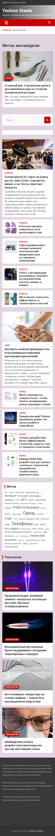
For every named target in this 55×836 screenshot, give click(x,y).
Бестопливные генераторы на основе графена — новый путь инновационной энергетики (24, 698)
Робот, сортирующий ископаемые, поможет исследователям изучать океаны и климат (33, 279)
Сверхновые (17, 514)
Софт (7, 345)
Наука (9, 78)
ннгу (17, 536)
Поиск (47, 120)
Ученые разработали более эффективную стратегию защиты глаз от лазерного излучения (34, 442)
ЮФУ (34, 529)
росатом (21, 540)
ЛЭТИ (17, 500)
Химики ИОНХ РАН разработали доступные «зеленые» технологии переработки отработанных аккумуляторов (34, 466)
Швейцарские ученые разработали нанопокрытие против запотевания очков (23, 745)
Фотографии (12, 528)
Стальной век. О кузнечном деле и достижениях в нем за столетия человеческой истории (27, 89)
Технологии (12, 557)
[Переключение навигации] (6, 22)
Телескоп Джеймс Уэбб (28, 519)
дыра (47, 529)
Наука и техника (12, 503)
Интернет (10, 495)
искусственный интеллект (18, 532)
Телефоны (22, 523)
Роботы (9, 173)
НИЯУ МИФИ (40, 500)
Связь (22, 413)
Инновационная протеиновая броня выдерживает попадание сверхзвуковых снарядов (26, 650)
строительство (32, 540)
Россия (43, 508)
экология (33, 544)
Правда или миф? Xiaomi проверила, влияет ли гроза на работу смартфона (34, 421)
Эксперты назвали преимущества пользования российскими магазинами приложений (27, 352)
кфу (45, 532)
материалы (9, 536)
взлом (41, 529)
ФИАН (43, 524)
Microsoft (19, 492)
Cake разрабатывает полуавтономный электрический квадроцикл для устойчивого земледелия (32, 253)
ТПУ (15, 519)
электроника (11, 546)
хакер (25, 543)
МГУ (24, 499)
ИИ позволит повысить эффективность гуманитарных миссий (34, 300)
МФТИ (31, 500)
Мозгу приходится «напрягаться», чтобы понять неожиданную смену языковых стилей (34, 399)
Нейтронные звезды (28, 503)
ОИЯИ (40, 503)
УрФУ (36, 525)
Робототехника (26, 507)
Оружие (8, 508)
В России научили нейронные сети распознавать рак (30, 229)
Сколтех (40, 514)
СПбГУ (8, 514)
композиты (37, 532)
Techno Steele (17, 10)
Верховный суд (32, 492)
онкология (25, 536)
